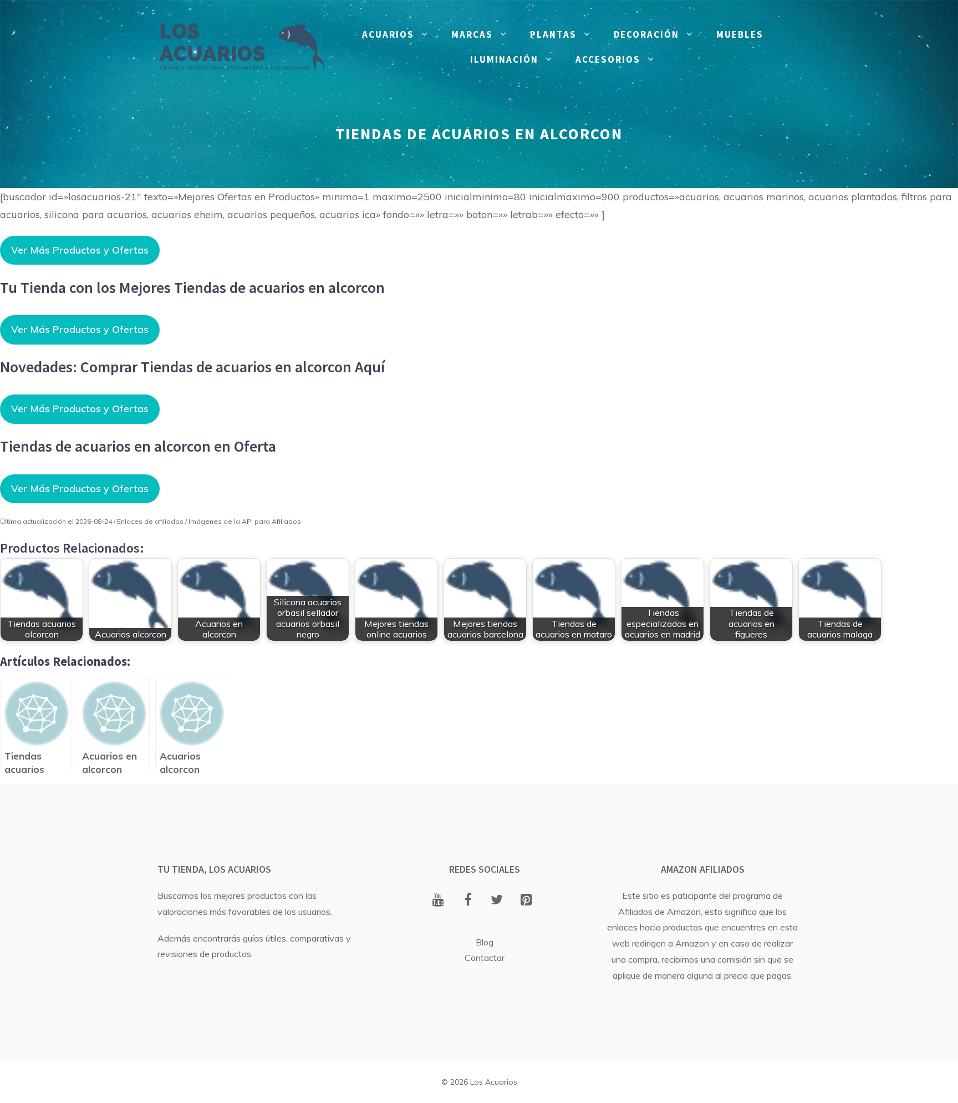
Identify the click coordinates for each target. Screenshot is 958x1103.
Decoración (646, 34)
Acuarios (388, 34)
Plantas (553, 34)
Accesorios (607, 59)
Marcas (472, 34)
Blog (484, 942)
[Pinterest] (526, 900)
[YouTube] (438, 900)
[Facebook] (467, 900)
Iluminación (504, 59)
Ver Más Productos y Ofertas (80, 250)
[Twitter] (497, 900)
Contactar (485, 957)
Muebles (739, 34)
